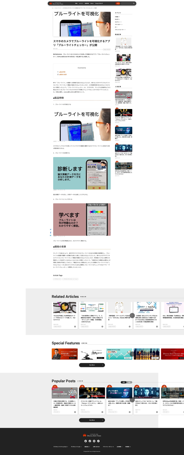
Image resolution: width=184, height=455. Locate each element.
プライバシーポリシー (108, 446)
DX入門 (116, 19)
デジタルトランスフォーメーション (71, 279)
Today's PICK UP (106, 49)
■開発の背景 (63, 74)
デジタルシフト (58, 279)
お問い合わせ (96, 446)
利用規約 (127, 446)
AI (115, 27)
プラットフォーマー (119, 29)
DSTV (118, 3)
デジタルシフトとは (75, 446)
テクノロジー (118, 24)
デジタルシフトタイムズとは (60, 446)
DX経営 (116, 16)
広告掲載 (119, 446)
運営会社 (87, 446)
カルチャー (117, 22)
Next (132, 315)
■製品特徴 (62, 72)
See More (92, 365)
